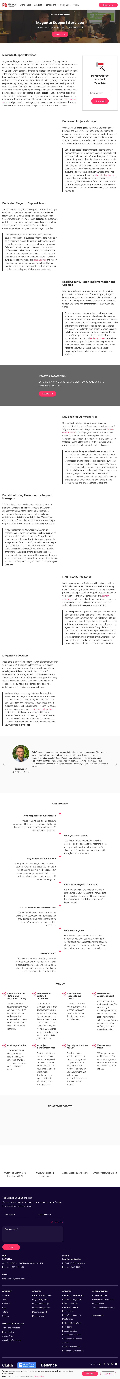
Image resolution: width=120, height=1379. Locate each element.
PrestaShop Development (73, 1295)
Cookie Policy (8, 1336)
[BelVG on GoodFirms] (26, 1365)
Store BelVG (97, 1315)
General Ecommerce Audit (103, 1299)
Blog (29, 5)
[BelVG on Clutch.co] (7, 1365)
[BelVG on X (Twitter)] (108, 1364)
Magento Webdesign (40, 1304)
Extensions (51, 5)
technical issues (97, 338)
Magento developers (104, 175)
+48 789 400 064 (75, 1267)
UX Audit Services (99, 1295)
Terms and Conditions (11, 1328)
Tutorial (75, 5)
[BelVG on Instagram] (112, 1364)
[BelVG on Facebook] (104, 1364)
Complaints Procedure (11, 1340)
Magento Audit (38, 1316)
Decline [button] (108, 1373)
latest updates (39, 260)
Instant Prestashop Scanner (103, 1308)
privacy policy (38, 1376)
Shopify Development (71, 1347)
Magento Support (39, 1312)
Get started (47, 393)
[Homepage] (9, 5)
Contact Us (108, 5)
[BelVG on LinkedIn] (100, 1364)
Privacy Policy (8, 1332)
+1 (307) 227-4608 (16, 1267)
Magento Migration (40, 1299)
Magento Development (41, 1295)
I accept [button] (90, 1373)
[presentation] (4, 764)
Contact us (60, 34)
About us (6, 1295)
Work (22, 5)
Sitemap (5, 1316)
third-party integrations (43, 709)
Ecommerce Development (73, 1351)
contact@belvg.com (16, 1279)
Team (4, 1299)
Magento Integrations (41, 1308)
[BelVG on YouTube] (116, 1364)
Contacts (6, 1304)
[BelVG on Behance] (49, 1365)
